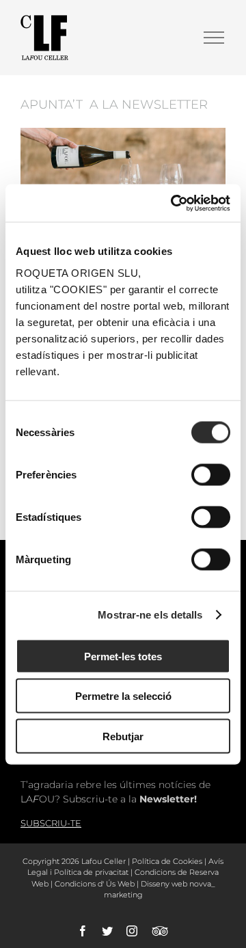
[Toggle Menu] (213, 37)
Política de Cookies (167, 861)
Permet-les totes (123, 656)
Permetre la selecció (123, 696)
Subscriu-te (50, 822)
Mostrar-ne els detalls (150, 615)
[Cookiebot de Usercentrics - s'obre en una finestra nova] (173, 203)
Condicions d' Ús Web (95, 884)
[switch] (210, 474)
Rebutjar (123, 736)
